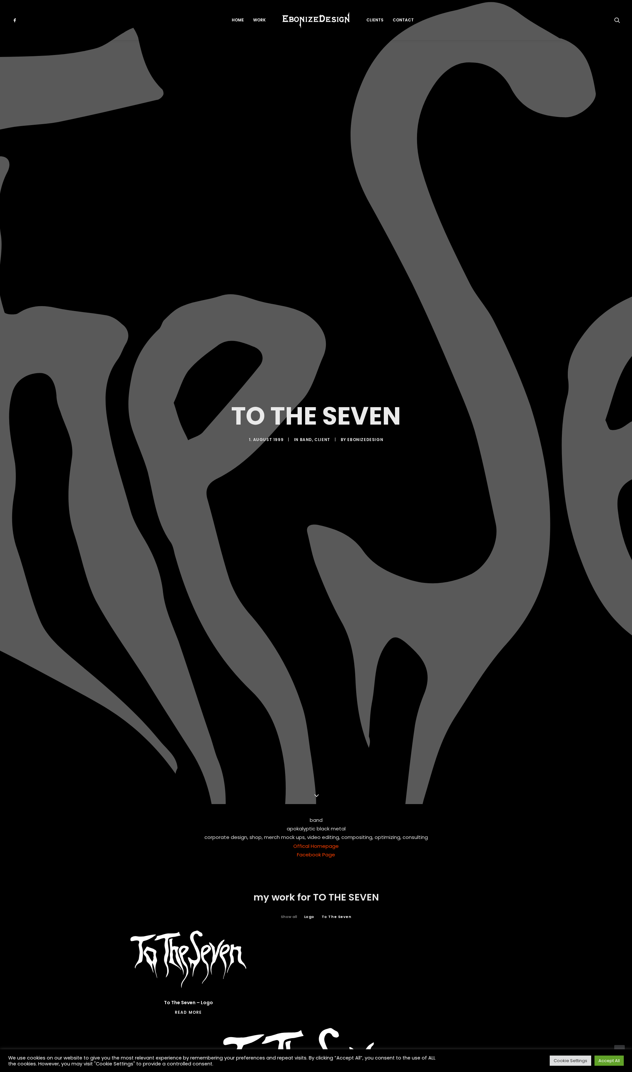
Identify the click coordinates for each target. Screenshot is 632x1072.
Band (306, 439)
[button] (21, 20)
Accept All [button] (609, 1061)
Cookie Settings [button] (570, 1061)
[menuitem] (21, 20)
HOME (238, 20)
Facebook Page (316, 854)
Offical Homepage (316, 846)
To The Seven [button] (337, 917)
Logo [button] (309, 917)
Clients (374, 20)
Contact (403, 20)
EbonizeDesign (365, 439)
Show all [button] (289, 917)
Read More (188, 1012)
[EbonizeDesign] (316, 20)
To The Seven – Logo (188, 1002)
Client (322, 439)
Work (259, 20)
